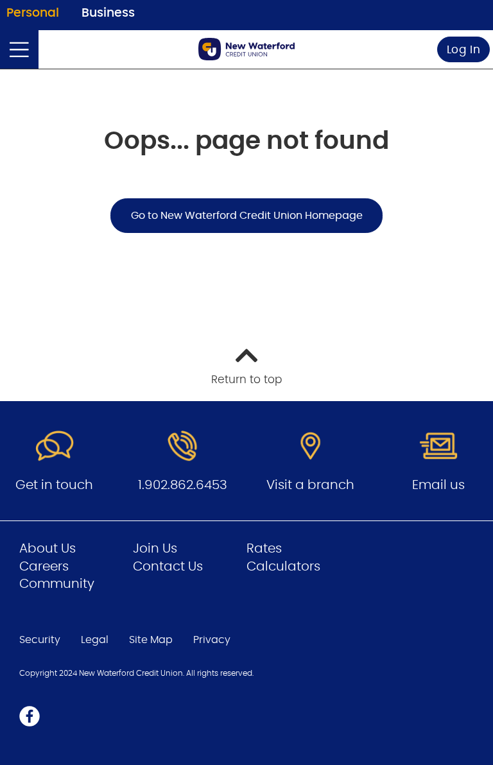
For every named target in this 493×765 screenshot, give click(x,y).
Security (39, 640)
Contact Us (168, 566)
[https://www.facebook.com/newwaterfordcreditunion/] (29, 715)
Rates (264, 548)
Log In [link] (464, 49)
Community (56, 584)
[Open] (19, 49)
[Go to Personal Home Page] (246, 49)
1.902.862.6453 (182, 485)
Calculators (283, 566)
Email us (438, 485)
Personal (32, 13)
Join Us (155, 548)
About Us (47, 548)
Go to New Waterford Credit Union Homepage (247, 216)
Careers (44, 566)
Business (108, 13)
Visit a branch (310, 485)
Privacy (211, 640)
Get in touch (54, 485)
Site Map (151, 640)
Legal (94, 640)
